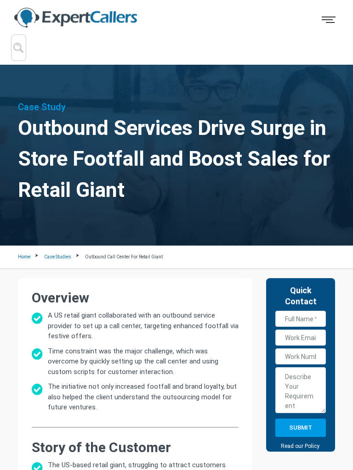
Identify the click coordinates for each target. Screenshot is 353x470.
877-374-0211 (287, 18)
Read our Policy (300, 446)
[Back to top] (329, 424)
